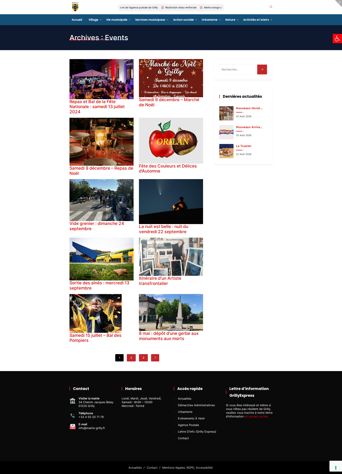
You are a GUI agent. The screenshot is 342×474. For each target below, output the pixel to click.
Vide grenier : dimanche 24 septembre (96, 226)
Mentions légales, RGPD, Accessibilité (187, 467)
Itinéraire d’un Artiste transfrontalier (160, 281)
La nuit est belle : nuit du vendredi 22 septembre (163, 229)
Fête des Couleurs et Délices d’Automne (168, 168)
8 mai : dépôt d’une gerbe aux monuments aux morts (169, 336)
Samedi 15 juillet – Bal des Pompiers (95, 338)
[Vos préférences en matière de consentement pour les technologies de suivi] (335, 467)
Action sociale (183, 20)
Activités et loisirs (256, 20)
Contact (183, 438)
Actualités (184, 398)
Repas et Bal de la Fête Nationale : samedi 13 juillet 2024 (97, 107)
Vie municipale (116, 20)
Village (93, 20)
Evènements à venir (191, 418)
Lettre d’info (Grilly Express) (197, 431)
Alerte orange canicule (208, 7)
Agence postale (188, 425)
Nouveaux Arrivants (249, 127)
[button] (337, 38)
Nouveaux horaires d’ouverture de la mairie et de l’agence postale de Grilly (249, 108)
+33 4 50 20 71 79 (91, 417)
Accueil (77, 20)
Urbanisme (209, 20)
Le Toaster (243, 146)
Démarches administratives (196, 405)
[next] (155, 357)
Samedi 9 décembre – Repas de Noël (101, 171)
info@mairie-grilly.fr (92, 428)
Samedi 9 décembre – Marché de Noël (169, 102)
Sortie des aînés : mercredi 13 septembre (99, 285)
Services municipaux (150, 20)
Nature (230, 20)
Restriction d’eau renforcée (171, 7)
